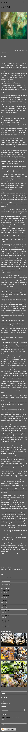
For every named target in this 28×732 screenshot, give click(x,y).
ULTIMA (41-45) (5, 600)
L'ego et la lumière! (6, 581)
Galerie (3, 693)
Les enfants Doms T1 (6, 577)
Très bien (5, 724)
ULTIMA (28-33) (5, 616)
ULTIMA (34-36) (5, 611)
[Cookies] (2, 729)
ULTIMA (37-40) (5, 605)
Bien (4, 722)
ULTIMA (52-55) (5, 590)
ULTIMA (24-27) (5, 621)
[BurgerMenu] (25, 2)
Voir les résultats (11, 729)
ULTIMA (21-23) (5, 626)
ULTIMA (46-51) (5, 595)
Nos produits (13, 710)
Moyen (4, 719)
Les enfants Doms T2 (6, 584)
